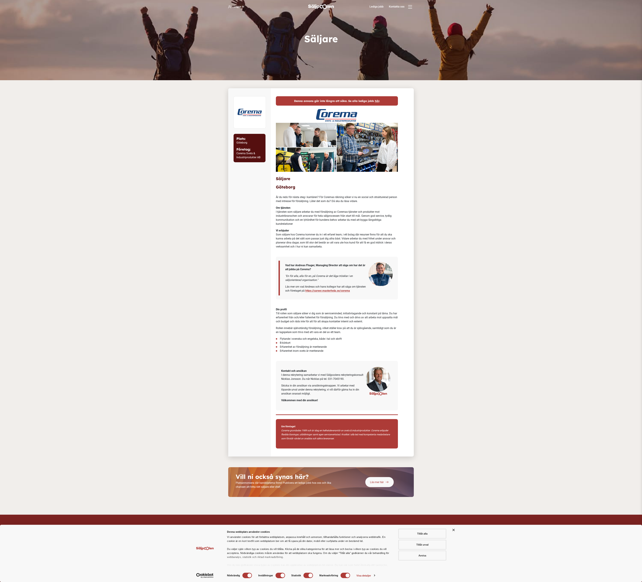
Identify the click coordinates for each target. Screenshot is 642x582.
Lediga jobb (376, 6)
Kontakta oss (396, 6)
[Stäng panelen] (453, 530)
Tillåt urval (422, 544)
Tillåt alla (422, 533)
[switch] (280, 575)
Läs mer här (377, 482)
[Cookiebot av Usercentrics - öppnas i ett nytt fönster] (205, 575)
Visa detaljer (363, 575)
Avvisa (422, 555)
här (377, 101)
